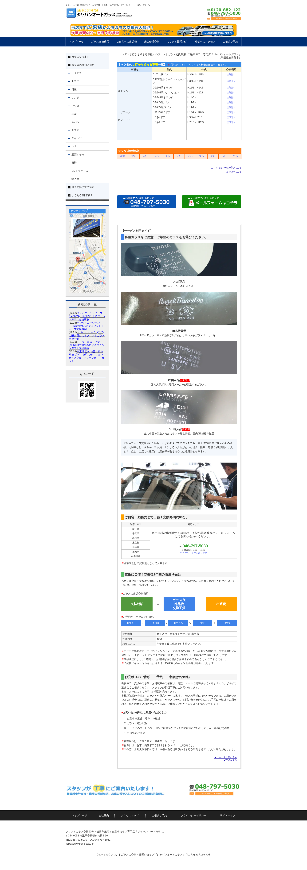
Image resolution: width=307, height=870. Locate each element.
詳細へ (231, 74)
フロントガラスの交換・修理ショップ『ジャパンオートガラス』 (148, 854)
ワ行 (235, 156)
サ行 (156, 156)
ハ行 (190, 156)
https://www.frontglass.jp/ (80, 843)
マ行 (201, 156)
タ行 (167, 156)
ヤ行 (213, 156)
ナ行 (179, 156)
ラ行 (224, 156)
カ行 (145, 156)
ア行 (133, 156)
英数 (122, 156)
